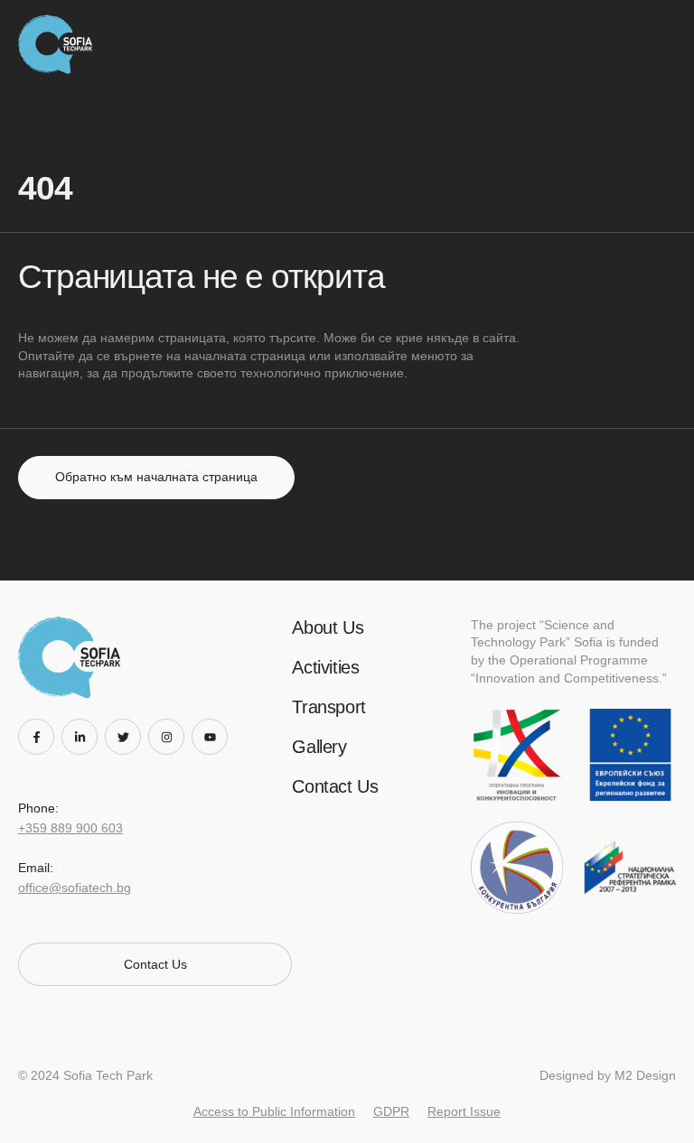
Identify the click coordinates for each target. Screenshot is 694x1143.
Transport (328, 707)
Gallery (319, 747)
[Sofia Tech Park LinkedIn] (83, 737)
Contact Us (335, 786)
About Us (327, 627)
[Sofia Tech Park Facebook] (39, 737)
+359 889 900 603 (70, 828)
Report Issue (464, 1111)
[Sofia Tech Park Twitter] (126, 737)
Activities (325, 667)
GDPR (391, 1111)
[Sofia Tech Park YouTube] (213, 737)
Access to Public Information (274, 1111)
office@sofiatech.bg (74, 887)
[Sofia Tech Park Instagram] (170, 737)
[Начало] (60, 44)
